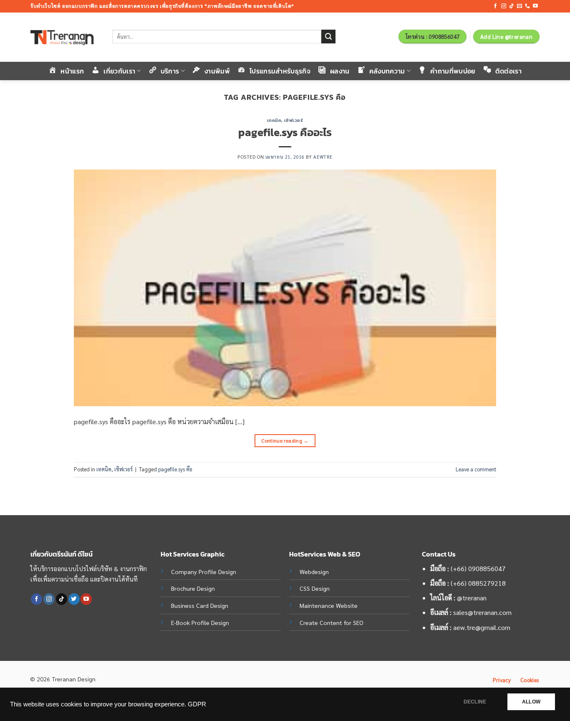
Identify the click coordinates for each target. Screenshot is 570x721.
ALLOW (531, 702)
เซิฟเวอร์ (293, 120)
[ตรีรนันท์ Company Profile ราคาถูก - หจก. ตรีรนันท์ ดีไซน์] (65, 37)
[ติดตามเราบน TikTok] (511, 6)
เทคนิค (274, 120)
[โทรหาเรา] (527, 6)
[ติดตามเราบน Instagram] (503, 6)
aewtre (322, 157)
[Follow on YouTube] (535, 6)
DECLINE (475, 702)
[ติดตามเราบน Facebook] (495, 6)
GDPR (197, 704)
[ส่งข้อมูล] (328, 37)
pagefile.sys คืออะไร (285, 132)
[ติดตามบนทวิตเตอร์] (74, 599)
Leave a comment (476, 469)
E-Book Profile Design (200, 622)
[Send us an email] (519, 6)
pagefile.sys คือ (175, 469)
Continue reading (285, 440)
